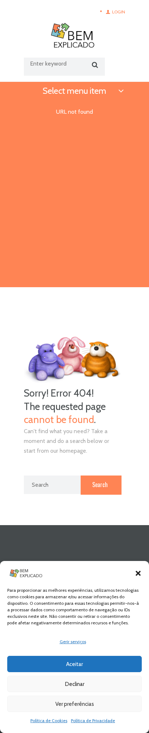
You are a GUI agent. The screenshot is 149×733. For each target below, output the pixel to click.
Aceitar (74, 664)
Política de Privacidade (93, 720)
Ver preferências (74, 704)
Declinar (74, 684)
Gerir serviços (73, 641)
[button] (138, 573)
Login (118, 11)
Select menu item (74, 90)
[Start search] (94, 65)
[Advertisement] (74, 209)
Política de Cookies (48, 720)
